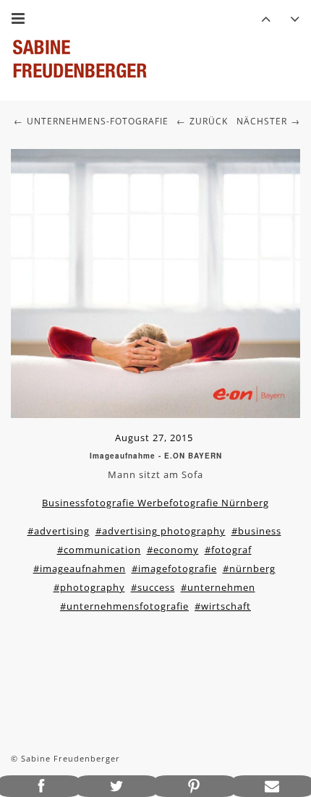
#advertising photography (160, 530)
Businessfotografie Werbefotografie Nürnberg (155, 502)
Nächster (262, 121)
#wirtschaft (223, 606)
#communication (99, 549)
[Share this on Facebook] (39, 786)
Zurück (208, 121)
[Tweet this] (117, 786)
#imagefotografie (174, 568)
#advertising (58, 530)
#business (256, 530)
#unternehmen (218, 587)
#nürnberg (249, 568)
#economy (173, 549)
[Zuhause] (79, 59)
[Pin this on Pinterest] (195, 786)
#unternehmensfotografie (124, 606)
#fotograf (228, 549)
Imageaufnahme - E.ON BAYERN (156, 456)
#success (153, 587)
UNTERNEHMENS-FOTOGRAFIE (98, 121)
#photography (89, 587)
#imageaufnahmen (79, 568)
